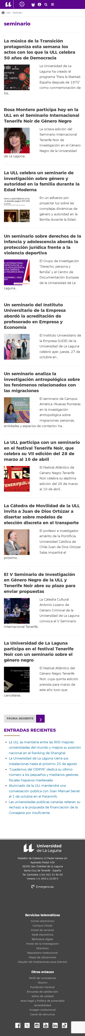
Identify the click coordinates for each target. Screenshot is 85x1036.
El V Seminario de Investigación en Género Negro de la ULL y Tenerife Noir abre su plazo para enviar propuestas (39, 583)
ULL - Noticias (14, 12)
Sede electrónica (42, 934)
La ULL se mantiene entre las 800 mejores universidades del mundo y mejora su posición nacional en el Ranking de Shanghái (45, 747)
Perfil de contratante (42, 978)
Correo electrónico (42, 921)
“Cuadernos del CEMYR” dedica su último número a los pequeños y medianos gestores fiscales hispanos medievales (43, 775)
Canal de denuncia (42, 1014)
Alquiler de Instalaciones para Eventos (42, 962)
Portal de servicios (42, 930)
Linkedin (56, 1024)
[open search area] (46, 4)
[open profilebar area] (33, 4)
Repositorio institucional (42, 952)
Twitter (29, 1024)
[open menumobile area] (52, 4)
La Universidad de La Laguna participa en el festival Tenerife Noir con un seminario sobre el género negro (39, 651)
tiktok (66, 1024)
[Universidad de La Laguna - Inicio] (9, 4)
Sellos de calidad (43, 996)
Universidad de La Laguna (42, 848)
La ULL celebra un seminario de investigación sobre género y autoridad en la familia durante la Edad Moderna (41, 181)
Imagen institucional (42, 1010)
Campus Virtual (42, 925)
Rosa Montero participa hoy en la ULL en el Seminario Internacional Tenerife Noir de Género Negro (41, 115)
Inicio (3, 13)
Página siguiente (20, 718)
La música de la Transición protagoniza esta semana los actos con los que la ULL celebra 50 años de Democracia (39, 49)
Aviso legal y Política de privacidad (42, 1000)
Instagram (38, 1024)
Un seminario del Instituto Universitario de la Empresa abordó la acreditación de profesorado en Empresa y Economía (35, 316)
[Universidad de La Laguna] (25, 4)
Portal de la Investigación (42, 943)
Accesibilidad (42, 1005)
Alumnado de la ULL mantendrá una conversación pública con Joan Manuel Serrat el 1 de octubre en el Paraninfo (44, 791)
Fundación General (42, 987)
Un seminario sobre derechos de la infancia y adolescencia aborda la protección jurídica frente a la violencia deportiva (42, 244)
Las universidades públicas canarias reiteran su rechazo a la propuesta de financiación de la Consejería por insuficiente (44, 807)
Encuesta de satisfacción (42, 991)
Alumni (42, 982)
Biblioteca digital (42, 939)
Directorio (42, 948)
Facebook (19, 1024)
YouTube (47, 1024)
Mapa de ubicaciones (42, 957)
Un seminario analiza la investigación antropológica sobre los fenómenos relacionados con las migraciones (42, 382)
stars (42, 900)
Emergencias (44, 887)
